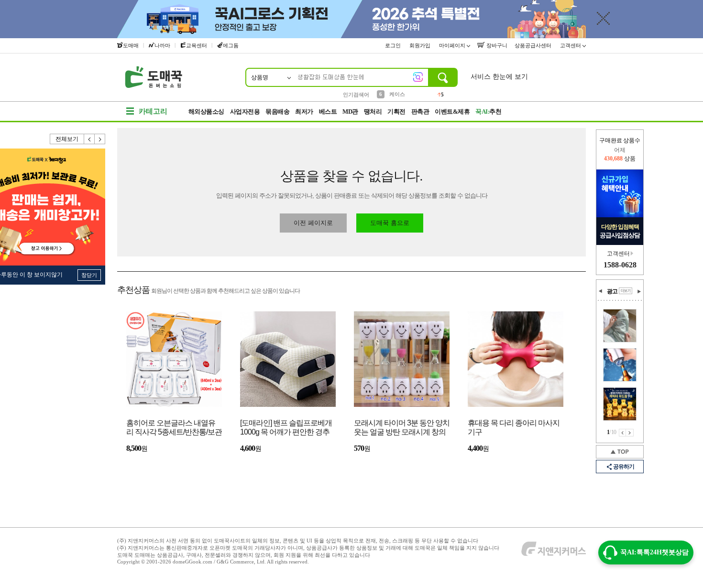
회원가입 (420, 45)
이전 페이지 (622, 432)
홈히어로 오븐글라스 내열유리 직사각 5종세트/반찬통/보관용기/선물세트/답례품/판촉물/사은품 (174, 428)
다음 (100, 139)
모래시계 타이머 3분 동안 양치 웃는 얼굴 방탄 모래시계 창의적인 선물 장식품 (402, 428)
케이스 (397, 94)
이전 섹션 (600, 291)
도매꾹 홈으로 (389, 222)
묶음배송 (277, 111)
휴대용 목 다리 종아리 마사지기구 (514, 427)
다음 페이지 (630, 432)
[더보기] (625, 290)
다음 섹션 (639, 291)
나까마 (162, 45)
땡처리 (373, 111)
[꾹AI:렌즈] (418, 76)
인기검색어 (356, 94)
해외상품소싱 (206, 111)
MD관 (350, 111)
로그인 (393, 45)
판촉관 (420, 111)
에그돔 (231, 45)
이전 (89, 139)
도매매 (131, 45)
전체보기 (66, 139)
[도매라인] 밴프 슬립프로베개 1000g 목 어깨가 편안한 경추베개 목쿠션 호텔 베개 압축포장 (286, 428)
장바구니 (496, 45)
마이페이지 (453, 45)
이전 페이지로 (313, 222)
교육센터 (196, 45)
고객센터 (571, 45)
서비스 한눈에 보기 (499, 76)
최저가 (304, 111)
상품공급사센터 (534, 45)
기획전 (396, 111)
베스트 (328, 111)
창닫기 (89, 275)
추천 (488, 111)
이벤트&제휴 (452, 111)
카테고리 (153, 111)
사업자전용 (245, 111)
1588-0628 (620, 265)
